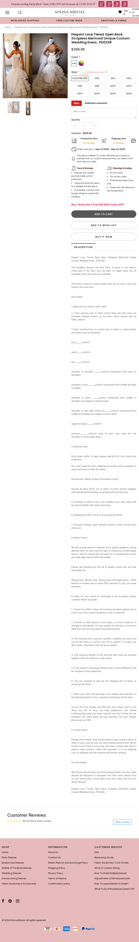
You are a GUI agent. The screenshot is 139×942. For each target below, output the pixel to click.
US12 (129, 85)
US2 (113, 78)
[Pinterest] (10, 901)
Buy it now (103, 236)
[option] (25, 20)
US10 (113, 85)
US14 (80, 93)
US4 (129, 78)
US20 (129, 93)
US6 (80, 85)
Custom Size (79, 78)
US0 (97, 78)
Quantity (75, 119)
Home (8, 27)
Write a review (122, 822)
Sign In (126, 12)
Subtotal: (76, 133)
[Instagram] (17, 901)
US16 (97, 93)
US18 (113, 93)
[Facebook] (3, 901)
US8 (97, 85)
